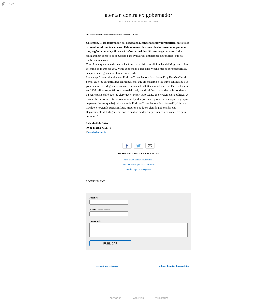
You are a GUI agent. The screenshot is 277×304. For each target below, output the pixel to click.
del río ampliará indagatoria (138, 169)
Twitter (138, 146)
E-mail (100, 209)
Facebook (127, 146)
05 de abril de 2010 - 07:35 (132, 21)
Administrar (162, 298)
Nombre (93, 197)
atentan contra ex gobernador (138, 15)
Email (150, 146)
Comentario (95, 221)
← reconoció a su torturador (105, 266)
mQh (11, 3)
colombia (153, 21)
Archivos (138, 298)
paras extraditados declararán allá (138, 159)
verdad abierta (97, 132)
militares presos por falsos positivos (138, 164)
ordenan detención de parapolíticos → (174, 268)
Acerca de (115, 298)
